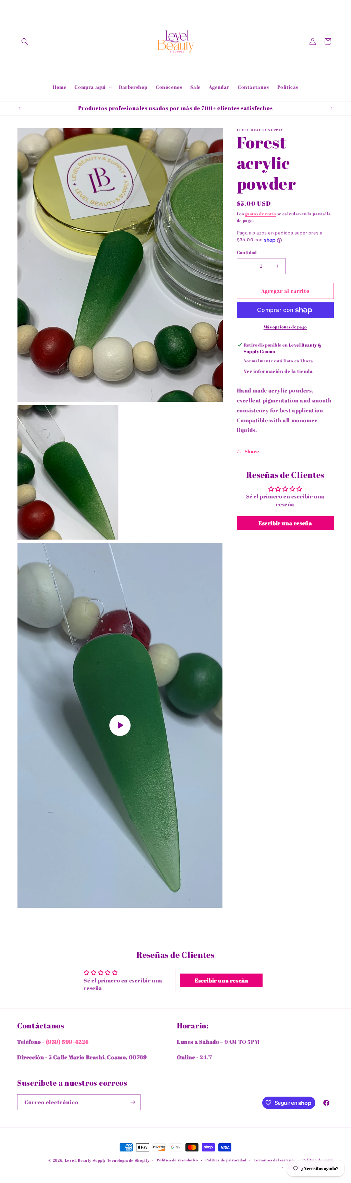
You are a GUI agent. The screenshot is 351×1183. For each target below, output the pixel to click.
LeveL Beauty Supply (86, 1160)
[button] (24, 41)
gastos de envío (260, 213)
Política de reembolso (177, 1159)
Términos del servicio (274, 1159)
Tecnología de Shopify (128, 1160)
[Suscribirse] (132, 1102)
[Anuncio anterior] (19, 108)
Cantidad (247, 252)
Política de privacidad (225, 1159)
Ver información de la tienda (278, 371)
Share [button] (252, 451)
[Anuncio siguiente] (331, 108)
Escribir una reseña (285, 523)
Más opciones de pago (285, 326)
